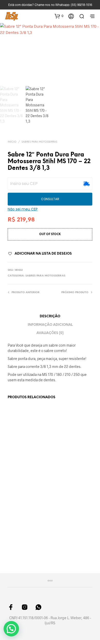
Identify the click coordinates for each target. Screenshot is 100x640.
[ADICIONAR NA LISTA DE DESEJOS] (44, 442)
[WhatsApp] (38, 607)
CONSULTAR (50, 199)
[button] (59, 15)
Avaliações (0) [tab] (50, 333)
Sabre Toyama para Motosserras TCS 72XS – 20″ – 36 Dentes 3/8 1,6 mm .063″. (66, 529)
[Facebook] (11, 607)
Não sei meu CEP (23, 209)
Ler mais (17, 543)
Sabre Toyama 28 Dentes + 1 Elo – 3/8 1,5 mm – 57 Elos (22, 527)
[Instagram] (25, 607)
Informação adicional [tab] (50, 325)
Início (12, 142)
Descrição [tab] (50, 316)
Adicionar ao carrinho (22, 469)
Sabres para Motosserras (39, 142)
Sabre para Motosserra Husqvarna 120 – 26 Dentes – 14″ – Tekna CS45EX (67, 446)
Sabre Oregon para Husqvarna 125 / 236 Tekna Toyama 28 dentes (23, 449)
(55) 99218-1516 (81, 4)
